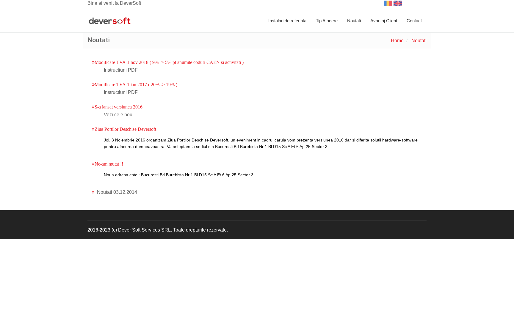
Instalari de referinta (287, 20)
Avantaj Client (383, 20)
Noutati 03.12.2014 (117, 192)
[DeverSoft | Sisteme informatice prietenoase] (109, 21)
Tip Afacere (327, 20)
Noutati (354, 20)
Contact (414, 20)
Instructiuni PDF (121, 70)
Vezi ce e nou (118, 114)
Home (397, 40)
